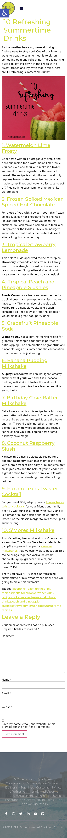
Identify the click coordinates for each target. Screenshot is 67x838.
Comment (9, 636)
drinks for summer (25, 593)
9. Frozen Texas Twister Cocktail (30, 491)
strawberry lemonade (28, 605)
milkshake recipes (24, 597)
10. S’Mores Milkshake (28, 530)
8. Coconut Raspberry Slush (28, 446)
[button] (21, 8)
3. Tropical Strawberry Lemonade (28, 247)
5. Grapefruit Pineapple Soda (30, 326)
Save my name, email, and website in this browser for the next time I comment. (28, 725)
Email (6, 693)
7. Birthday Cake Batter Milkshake (30, 400)
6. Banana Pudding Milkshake (25, 363)
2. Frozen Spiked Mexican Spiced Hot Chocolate (33, 202)
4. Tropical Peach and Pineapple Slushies (28, 284)
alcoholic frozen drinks (28, 588)
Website (7, 707)
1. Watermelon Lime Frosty (26, 148)
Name (7, 679)
